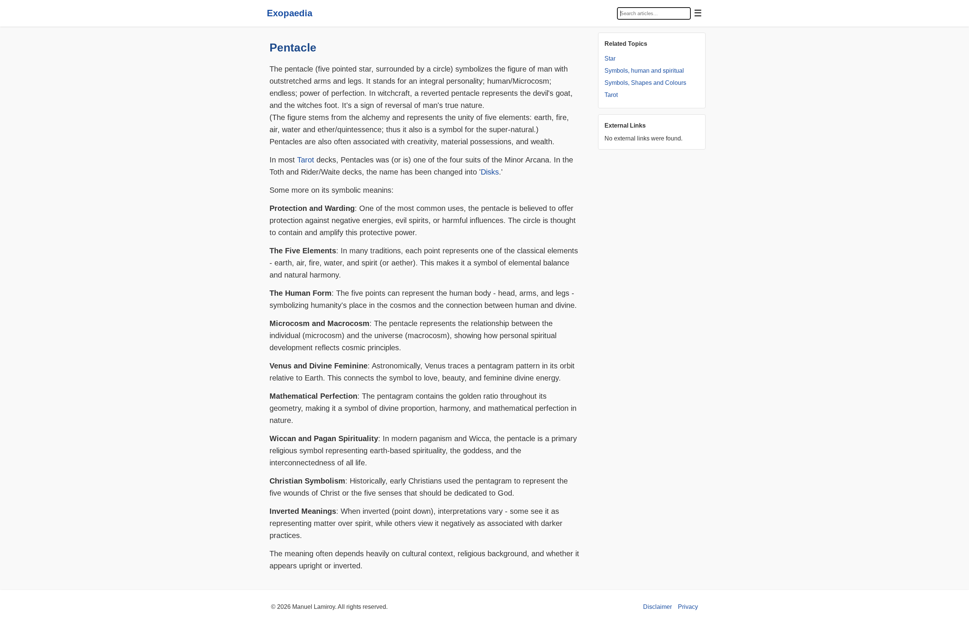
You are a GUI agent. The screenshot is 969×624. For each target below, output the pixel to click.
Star (609, 58)
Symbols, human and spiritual (644, 70)
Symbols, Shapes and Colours (645, 83)
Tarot (305, 160)
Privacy (688, 607)
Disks (490, 172)
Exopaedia (289, 13)
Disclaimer (657, 607)
